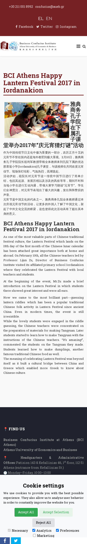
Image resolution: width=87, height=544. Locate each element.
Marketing (45, 536)
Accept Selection (56, 512)
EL (41, 18)
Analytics (44, 530)
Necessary (20, 530)
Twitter (47, 26)
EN (49, 18)
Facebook (26, 26)
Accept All (26, 512)
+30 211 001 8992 (21, 6)
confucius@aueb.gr (49, 6)
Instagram (68, 26)
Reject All (43, 522)
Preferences (69, 530)
